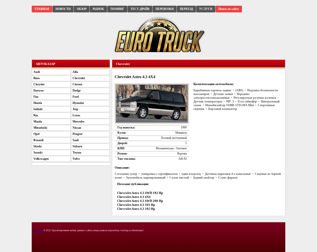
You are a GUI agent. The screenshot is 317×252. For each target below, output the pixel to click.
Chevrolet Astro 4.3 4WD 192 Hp (140, 193)
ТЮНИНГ (117, 9)
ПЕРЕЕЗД (186, 9)
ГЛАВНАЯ (42, 9)
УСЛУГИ (205, 9)
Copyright (38, 230)
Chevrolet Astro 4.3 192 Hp (136, 209)
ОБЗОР (81, 9)
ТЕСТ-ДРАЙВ (140, 9)
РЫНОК (98, 9)
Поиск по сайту (228, 9)
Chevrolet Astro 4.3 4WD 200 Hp (140, 201)
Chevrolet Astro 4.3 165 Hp (136, 205)
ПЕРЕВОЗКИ (165, 9)
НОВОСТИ (63, 9)
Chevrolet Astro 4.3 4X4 (134, 197)
